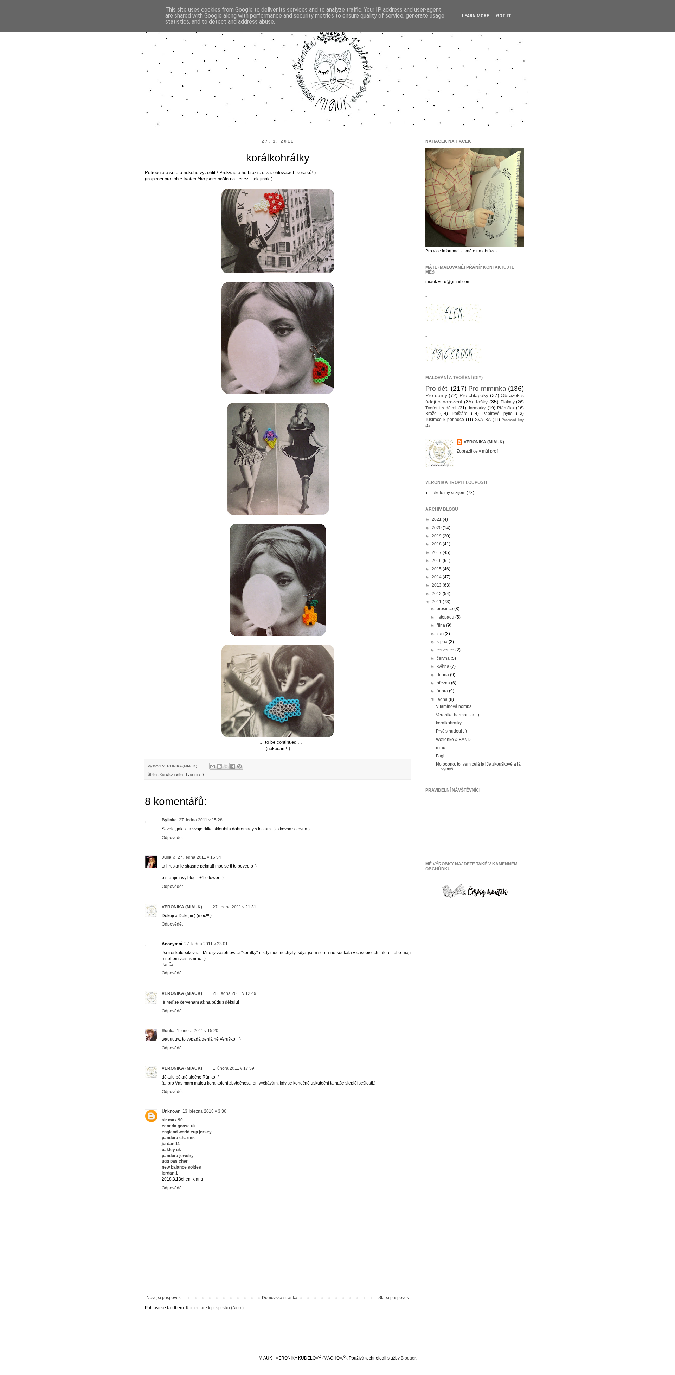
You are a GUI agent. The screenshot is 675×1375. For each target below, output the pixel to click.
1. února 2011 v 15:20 (197, 1030)
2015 (437, 569)
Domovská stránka (279, 1297)
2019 (437, 535)
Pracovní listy (513, 420)
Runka (168, 1030)
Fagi (440, 756)
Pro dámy (436, 395)
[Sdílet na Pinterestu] (239, 766)
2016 (437, 560)
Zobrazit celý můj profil (478, 451)
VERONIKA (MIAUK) (182, 906)
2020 (437, 527)
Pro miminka (487, 388)
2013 (437, 585)
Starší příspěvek (393, 1297)
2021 (437, 519)
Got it (503, 15)
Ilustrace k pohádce (444, 419)
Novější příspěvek (164, 1297)
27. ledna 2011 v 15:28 (201, 820)
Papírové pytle (497, 413)
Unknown (171, 1111)
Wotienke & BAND (453, 739)
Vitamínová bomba (454, 706)
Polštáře (460, 413)
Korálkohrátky (171, 774)
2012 (437, 593)
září (441, 633)
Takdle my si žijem (448, 492)
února (443, 691)
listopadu (446, 617)
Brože (431, 413)
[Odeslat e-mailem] (212, 766)
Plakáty (508, 401)
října (441, 625)
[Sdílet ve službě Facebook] (232, 766)
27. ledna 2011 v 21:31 (234, 906)
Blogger (408, 1358)
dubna (443, 674)
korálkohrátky (449, 723)
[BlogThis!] (219, 766)
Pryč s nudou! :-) (451, 731)
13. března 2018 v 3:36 (204, 1111)
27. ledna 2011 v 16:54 (199, 857)
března (444, 682)
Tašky (481, 401)
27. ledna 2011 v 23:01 (206, 943)
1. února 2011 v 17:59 (233, 1068)
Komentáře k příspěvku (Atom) (215, 1307)
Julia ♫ (168, 857)
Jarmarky (477, 407)
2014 (437, 577)
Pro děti (437, 388)
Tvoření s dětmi (440, 407)
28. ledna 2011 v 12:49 (234, 993)
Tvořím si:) (194, 774)
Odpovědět (172, 837)
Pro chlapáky (474, 395)
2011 (437, 601)
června (444, 658)
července (446, 649)
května (443, 666)
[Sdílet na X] (226, 766)
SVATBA (483, 419)
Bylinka (169, 820)
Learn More (475, 15)
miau (440, 747)
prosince (445, 608)
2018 (437, 544)
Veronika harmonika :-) (457, 714)
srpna (443, 641)
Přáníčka (505, 407)
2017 (437, 552)
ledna (443, 699)
